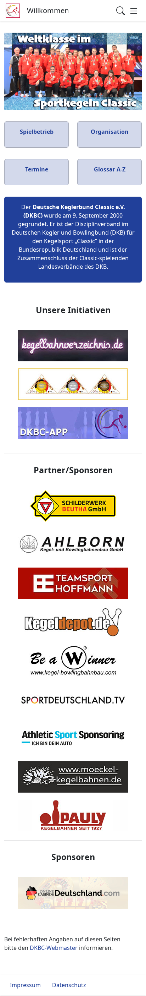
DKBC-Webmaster (54, 948)
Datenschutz (69, 985)
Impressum (25, 985)
